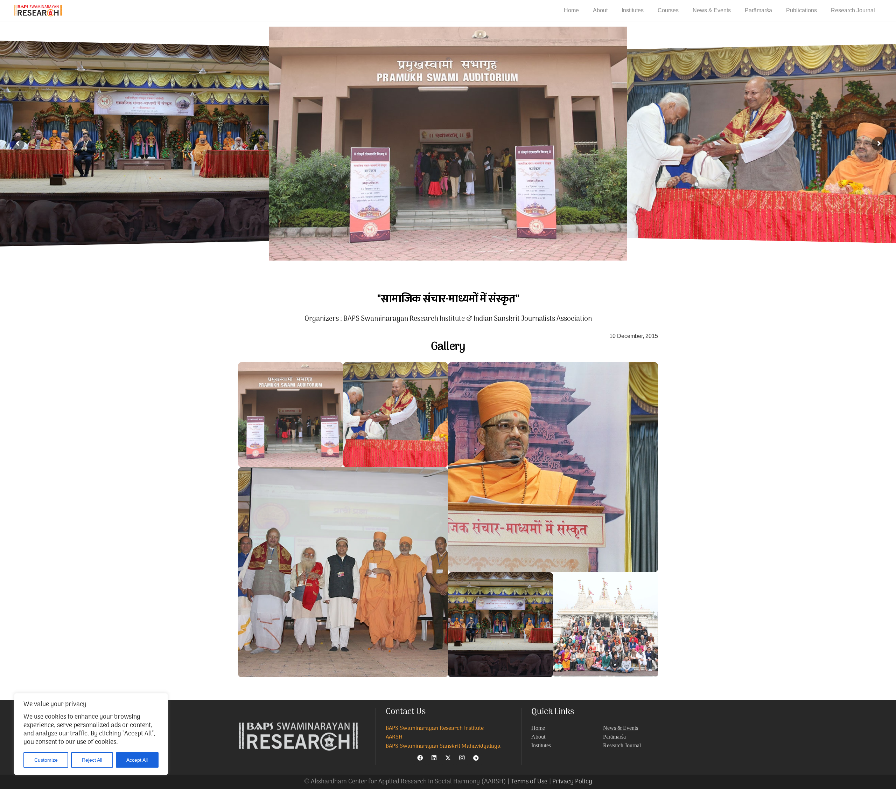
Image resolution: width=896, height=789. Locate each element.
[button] (612, 10)
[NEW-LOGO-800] (38, 11)
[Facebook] (420, 758)
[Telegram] (476, 758)
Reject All (92, 760)
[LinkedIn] (434, 758)
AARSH (394, 737)
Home (538, 728)
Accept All (137, 760)
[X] (448, 758)
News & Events (620, 728)
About (538, 737)
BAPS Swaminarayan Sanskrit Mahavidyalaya (443, 746)
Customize (46, 760)
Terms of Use (529, 782)
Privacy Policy (572, 782)
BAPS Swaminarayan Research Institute (435, 728)
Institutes (541, 745)
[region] (91, 734)
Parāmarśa (614, 737)
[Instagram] (462, 758)
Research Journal (622, 745)
